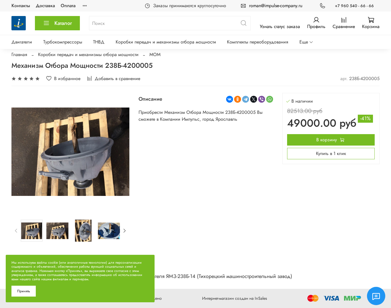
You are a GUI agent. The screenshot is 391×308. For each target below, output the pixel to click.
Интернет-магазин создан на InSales (234, 298)
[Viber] (261, 99)
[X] (253, 99)
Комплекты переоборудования (257, 42)
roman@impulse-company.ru (275, 5)
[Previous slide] (20, 151)
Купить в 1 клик (331, 153)
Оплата (68, 5)
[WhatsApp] (269, 99)
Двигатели (21, 42)
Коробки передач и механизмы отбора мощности (166, 42)
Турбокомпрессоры (62, 42)
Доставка (45, 5)
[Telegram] (245, 99)
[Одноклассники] (237, 99)
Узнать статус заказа (280, 26)
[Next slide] (120, 151)
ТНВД (98, 42)
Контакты (20, 5)
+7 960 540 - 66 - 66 (354, 6)
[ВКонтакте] (229, 99)
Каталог (63, 23)
